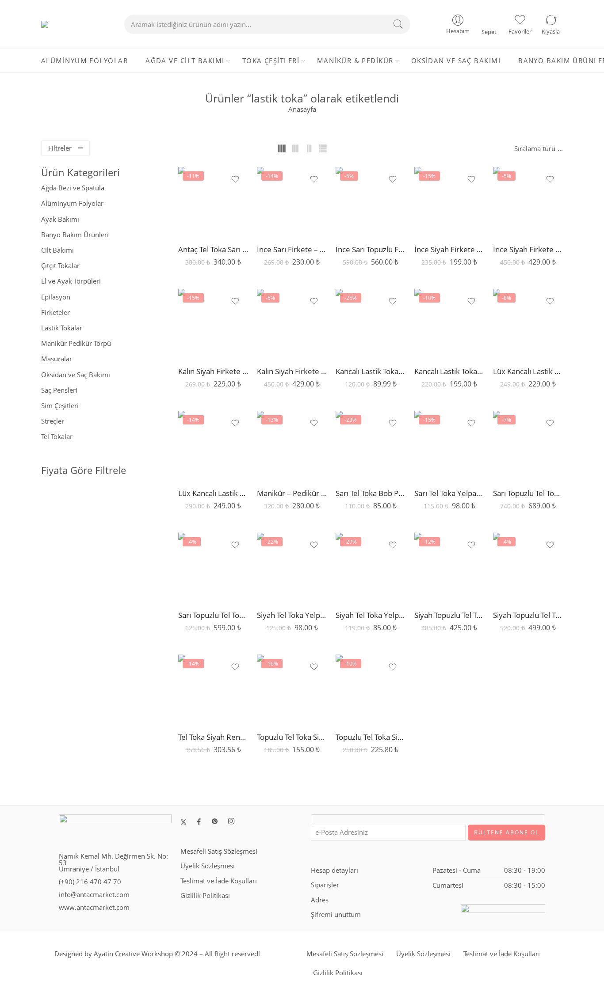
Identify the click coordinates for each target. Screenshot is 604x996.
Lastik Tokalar (61, 328)
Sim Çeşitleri (60, 405)
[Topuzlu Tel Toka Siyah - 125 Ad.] (292, 689)
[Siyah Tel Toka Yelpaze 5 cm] (292, 567)
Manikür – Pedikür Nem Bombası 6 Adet (292, 493)
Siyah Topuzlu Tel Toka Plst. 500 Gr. (449, 615)
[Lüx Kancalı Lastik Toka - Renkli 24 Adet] (528, 324)
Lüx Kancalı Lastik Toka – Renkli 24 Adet (528, 371)
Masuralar (56, 359)
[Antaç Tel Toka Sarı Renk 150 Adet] (213, 202)
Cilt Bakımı (57, 250)
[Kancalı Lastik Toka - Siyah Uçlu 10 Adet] (449, 324)
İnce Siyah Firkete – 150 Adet (449, 249)
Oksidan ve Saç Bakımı (75, 375)
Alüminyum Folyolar (72, 203)
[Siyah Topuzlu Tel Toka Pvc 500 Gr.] (528, 567)
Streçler (52, 421)
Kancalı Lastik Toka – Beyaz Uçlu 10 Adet (370, 371)
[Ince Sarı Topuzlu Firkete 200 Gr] (370, 202)
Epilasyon (55, 297)
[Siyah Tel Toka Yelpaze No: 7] (370, 567)
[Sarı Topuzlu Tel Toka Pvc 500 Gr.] (213, 567)
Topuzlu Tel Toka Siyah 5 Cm (370, 737)
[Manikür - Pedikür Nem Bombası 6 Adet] (292, 446)
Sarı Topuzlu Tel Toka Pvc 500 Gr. (213, 615)
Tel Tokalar (57, 436)
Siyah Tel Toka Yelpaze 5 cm (292, 615)
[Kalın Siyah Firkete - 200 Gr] (292, 324)
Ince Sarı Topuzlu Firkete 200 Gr (370, 249)
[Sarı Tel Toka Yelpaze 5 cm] (449, 446)
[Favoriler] (235, 179)
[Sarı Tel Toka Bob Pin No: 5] (370, 446)
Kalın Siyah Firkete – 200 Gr (292, 371)
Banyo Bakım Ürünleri (75, 235)
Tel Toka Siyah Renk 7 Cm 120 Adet (213, 737)
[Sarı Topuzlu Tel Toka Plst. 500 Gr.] (528, 446)
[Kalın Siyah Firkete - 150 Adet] (213, 324)
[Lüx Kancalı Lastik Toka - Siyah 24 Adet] (213, 446)
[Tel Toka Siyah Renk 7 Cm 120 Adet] (213, 689)
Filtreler (60, 148)
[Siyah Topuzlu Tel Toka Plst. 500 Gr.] (449, 567)
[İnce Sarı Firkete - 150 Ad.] (292, 202)
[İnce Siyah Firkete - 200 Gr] (528, 202)
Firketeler (55, 312)
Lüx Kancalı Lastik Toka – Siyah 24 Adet (213, 493)
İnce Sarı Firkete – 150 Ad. (292, 249)
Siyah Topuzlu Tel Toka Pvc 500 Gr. (528, 615)
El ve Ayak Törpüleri (71, 281)
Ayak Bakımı (60, 219)
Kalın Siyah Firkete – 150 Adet (213, 371)
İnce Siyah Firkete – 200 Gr (528, 249)
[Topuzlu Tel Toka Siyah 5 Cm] (370, 689)
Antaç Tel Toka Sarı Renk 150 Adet (213, 249)
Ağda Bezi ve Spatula (72, 188)
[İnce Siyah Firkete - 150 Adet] (449, 202)
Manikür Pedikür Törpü (76, 343)
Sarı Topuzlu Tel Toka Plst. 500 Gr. (528, 493)
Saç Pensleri (59, 390)
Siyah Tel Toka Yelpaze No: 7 (370, 615)
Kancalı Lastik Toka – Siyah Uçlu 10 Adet (449, 371)
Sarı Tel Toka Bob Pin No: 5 (370, 493)
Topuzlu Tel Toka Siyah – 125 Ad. (292, 737)
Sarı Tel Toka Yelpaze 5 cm (449, 493)
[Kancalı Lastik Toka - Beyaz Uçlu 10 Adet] (370, 324)
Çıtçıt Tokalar (60, 265)
